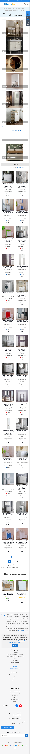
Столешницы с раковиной (10, 157)
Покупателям (15, 688)
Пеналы (5, 104)
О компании (15, 652)
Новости (15, 697)
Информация (15, 650)
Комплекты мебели (8, 33)
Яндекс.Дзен (20, 705)
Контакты (15, 660)
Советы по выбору (15, 693)
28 (17, 167)
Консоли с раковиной (9, 140)
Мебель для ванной (15, 668)
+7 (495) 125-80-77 (16, 713)
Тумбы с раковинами (8, 51)
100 (20, 167)
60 (18, 167)
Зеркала (5, 68)
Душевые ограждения (15, 674)
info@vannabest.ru (23, 630)
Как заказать (15, 695)
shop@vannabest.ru (16, 718)
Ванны (15, 679)
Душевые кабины (15, 670)
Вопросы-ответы (15, 699)
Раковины (15, 685)
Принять (15, 645)
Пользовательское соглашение (15, 654)
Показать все (24, 167)
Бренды (15, 701)
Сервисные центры (15, 662)
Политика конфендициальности (15, 656)
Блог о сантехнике (15, 691)
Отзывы (15, 658)
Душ (15, 677)
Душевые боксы (15, 672)
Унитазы (15, 683)
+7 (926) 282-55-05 (16, 715)
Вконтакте (16, 705)
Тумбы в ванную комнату (10, 122)
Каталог (15, 666)
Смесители (15, 681)
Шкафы (5, 86)
